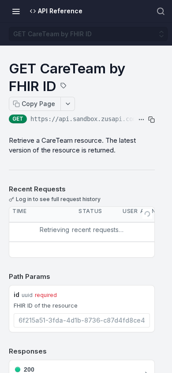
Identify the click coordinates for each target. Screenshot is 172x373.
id (16, 294)
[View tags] (63, 86)
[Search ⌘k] (160, 11)
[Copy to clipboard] (151, 119)
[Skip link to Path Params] (2, 276)
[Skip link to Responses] (2, 351)
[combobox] (82, 320)
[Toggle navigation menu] (16, 11)
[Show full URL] (141, 119)
